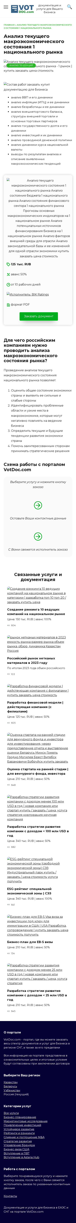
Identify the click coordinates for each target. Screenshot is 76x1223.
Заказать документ (38, 316)
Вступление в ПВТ (17, 1153)
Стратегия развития (18, 1141)
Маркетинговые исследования (25, 1121)
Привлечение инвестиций (22, 1125)
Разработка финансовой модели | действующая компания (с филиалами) (35, 707)
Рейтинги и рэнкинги (19, 1133)
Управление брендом (19, 1145)
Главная (9, 25)
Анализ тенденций (21, 65)
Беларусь (10, 1086)
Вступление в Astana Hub (21, 1157)
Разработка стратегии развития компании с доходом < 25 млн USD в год (37, 995)
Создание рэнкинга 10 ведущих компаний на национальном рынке (36, 612)
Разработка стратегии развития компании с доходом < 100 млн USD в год (38, 831)
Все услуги (11, 1113)
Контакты (10, 1196)
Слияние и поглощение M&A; (24, 1137)
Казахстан (11, 1082)
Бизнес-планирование (20, 1117)
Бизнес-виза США (16, 1149)
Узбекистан (12, 1090)
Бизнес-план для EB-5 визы (30, 942)
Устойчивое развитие (19, 1129)
